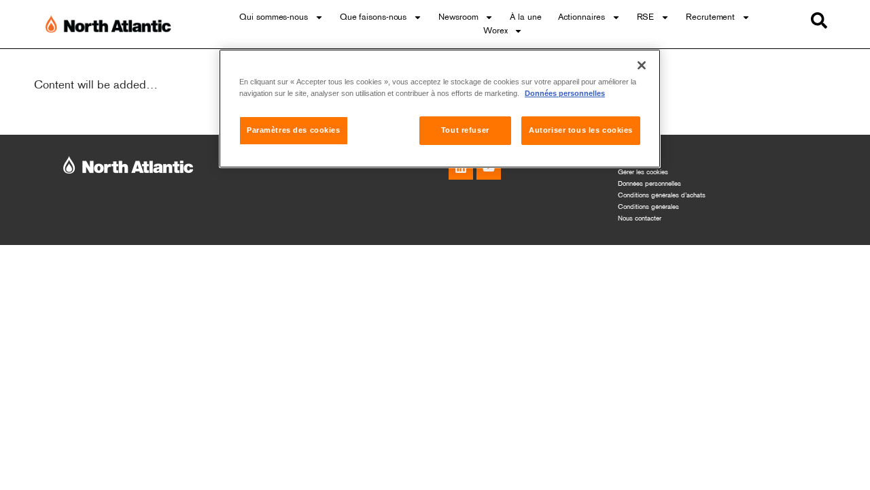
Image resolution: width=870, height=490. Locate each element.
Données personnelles (649, 184)
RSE (646, 18)
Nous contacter (639, 219)
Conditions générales (648, 207)
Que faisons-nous (373, 18)
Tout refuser (465, 130)
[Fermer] (642, 65)
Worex (495, 31)
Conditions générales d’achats (662, 196)
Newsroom (458, 18)
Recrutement (710, 18)
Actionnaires (581, 18)
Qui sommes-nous (273, 18)
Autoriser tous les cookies (581, 130)
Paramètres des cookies (294, 130)
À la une (525, 18)
